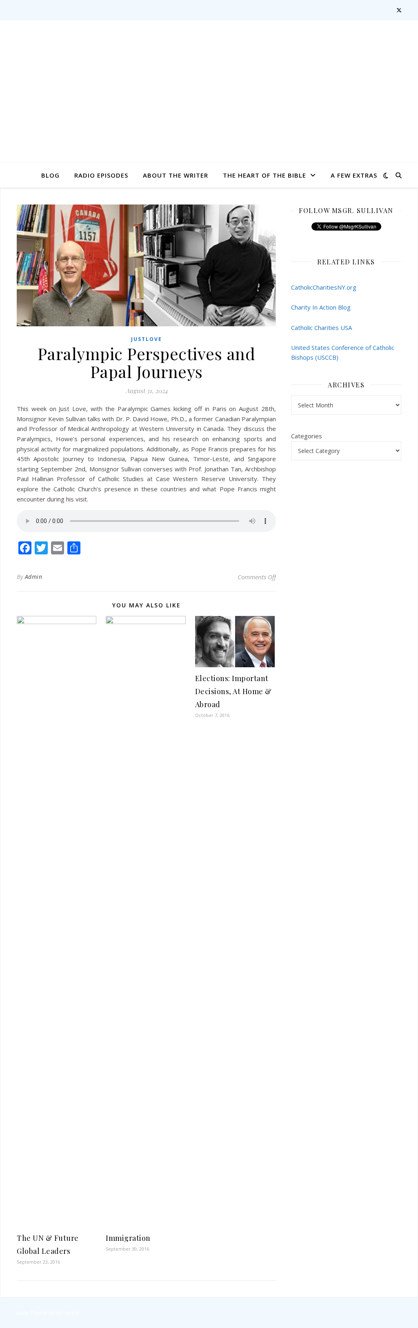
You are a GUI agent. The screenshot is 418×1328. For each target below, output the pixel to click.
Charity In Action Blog (321, 307)
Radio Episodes (101, 175)
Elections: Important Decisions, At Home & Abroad (233, 691)
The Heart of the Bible (264, 175)
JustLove (146, 339)
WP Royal (67, 1312)
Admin (33, 576)
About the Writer (175, 175)
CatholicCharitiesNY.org (323, 287)
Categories (306, 436)
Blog (50, 175)
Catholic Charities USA (321, 327)
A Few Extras (354, 175)
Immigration (128, 1238)
